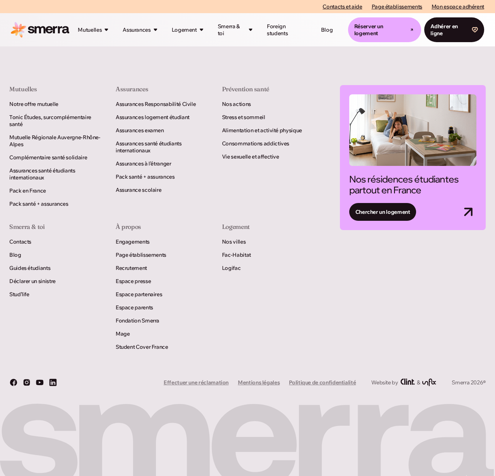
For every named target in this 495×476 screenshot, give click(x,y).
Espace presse (133, 281)
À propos (128, 226)
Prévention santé (245, 89)
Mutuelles (90, 29)
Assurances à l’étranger (143, 163)
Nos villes (234, 241)
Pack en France (27, 190)
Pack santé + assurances (38, 203)
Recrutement (131, 267)
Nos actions (236, 104)
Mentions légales (259, 382)
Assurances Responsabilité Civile (156, 104)
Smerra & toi (229, 30)
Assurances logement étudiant (152, 117)
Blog (327, 29)
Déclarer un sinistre (32, 281)
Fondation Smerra (137, 320)
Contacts (20, 241)
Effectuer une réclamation (196, 382)
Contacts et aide (342, 6)
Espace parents (134, 307)
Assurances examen (140, 130)
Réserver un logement (368, 30)
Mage (123, 333)
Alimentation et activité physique (262, 130)
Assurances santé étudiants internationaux (42, 174)
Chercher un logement (382, 211)
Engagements (133, 241)
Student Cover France (142, 346)
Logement (184, 29)
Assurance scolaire (139, 189)
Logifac (231, 267)
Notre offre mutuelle (33, 104)
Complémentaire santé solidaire (48, 157)
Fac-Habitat (236, 254)
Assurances (136, 29)
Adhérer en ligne (443, 30)
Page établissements (397, 6)
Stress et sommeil (243, 117)
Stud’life (19, 294)
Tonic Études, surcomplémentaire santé (50, 121)
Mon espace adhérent (458, 6)
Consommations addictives (255, 143)
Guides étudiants (29, 267)
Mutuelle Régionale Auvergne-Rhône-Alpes (55, 141)
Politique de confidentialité (322, 382)
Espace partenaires (139, 294)
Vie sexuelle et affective (250, 156)
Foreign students (277, 30)
